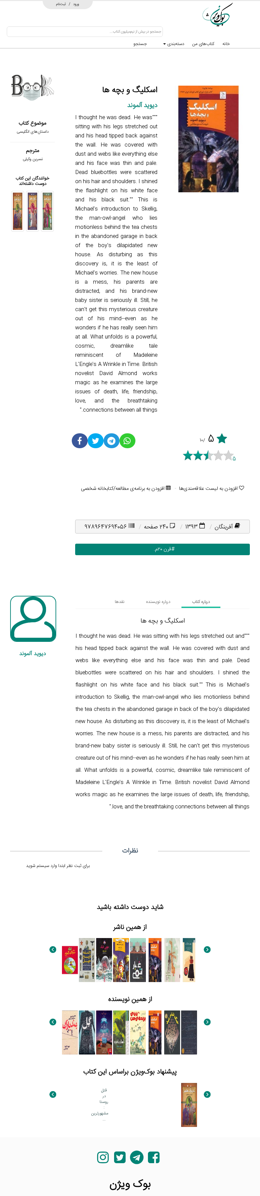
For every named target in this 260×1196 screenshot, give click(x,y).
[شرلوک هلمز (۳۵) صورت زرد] (155, 1105)
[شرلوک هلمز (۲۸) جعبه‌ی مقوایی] (17, 211)
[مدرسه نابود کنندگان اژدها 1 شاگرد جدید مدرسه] (121, 960)
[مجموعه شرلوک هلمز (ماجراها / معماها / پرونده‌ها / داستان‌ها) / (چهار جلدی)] (138, 1105)
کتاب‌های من (203, 44)
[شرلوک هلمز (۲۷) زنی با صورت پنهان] (47, 211)
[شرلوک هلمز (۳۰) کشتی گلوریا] (70, 1105)
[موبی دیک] (104, 960)
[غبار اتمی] (138, 960)
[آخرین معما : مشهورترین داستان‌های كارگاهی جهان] (87, 1105)
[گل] (87, 1032)
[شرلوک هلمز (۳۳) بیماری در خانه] (172, 1105)
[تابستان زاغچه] (121, 1032)
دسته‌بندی (175, 44)
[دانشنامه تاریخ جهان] (87, 960)
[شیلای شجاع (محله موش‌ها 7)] (70, 960)
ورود (76, 4)
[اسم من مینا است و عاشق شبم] (189, 1032)
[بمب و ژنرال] (189, 960)
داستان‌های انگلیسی (33, 131)
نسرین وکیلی (33, 159)
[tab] (200, 602)
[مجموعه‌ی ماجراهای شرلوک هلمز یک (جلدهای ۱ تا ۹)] (121, 1105)
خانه (226, 44)
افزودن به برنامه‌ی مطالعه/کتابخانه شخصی (123, 488)
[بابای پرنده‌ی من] (138, 1032)
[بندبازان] (70, 1032)
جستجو (140, 44)
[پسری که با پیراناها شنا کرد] (104, 1032)
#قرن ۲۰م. (162, 549)
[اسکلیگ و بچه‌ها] (155, 960)
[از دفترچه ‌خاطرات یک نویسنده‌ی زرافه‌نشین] (172, 960)
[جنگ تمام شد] (172, 1032)
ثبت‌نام (61, 4)
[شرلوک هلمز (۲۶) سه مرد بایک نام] (32, 211)
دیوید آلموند (142, 105)
